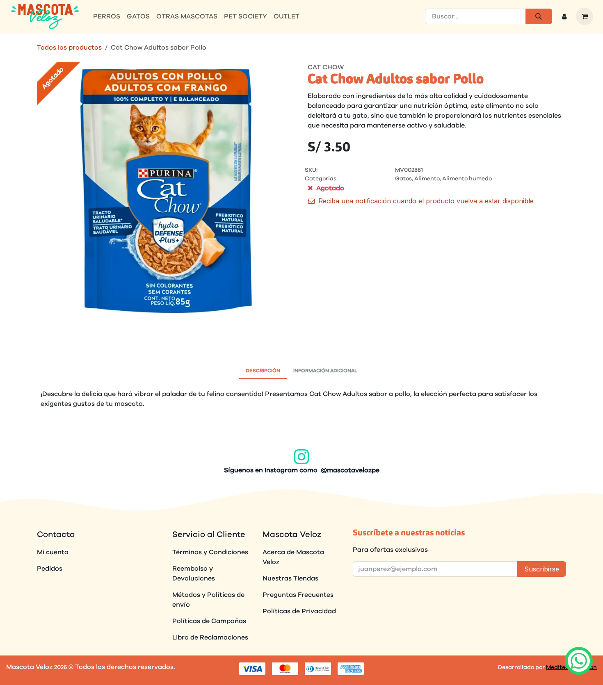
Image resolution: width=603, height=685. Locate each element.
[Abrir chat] (578, 660)
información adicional (325, 370)
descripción (263, 370)
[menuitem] (106, 16)
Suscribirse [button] (541, 569)
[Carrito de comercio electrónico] (584, 16)
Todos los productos (69, 47)
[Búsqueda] (538, 16)
